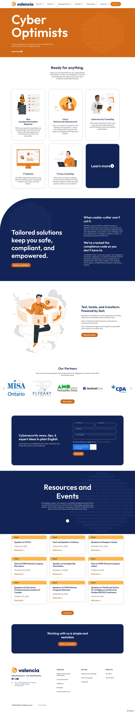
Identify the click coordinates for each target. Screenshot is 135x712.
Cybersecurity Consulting (102, 119)
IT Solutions (28, 174)
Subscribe (78, 454)
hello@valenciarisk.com (18, 675)
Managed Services (63, 4)
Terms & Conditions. (103, 442)
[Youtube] (17, 679)
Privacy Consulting (65, 174)
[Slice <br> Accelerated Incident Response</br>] (28, 104)
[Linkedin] (12, 679)
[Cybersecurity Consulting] (102, 104)
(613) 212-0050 (19, 685)
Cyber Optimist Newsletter (33, 675)
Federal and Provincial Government (63, 674)
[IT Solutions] (28, 158)
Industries (78, 4)
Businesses (60, 687)
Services (49, 4)
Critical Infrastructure (63, 691)
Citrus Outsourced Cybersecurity (65, 120)
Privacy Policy (42, 705)
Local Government (62, 679)
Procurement (91, 4)
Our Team (109, 674)
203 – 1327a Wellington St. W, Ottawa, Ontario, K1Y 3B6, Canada (25, 683)
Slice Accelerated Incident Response (28, 121)
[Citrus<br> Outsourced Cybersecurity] (65, 104)
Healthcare (60, 683)
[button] (4, 388)
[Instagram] (15, 679)
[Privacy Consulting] (65, 158)
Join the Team (110, 678)
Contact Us (115, 4)
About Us (39, 4)
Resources (104, 4)
